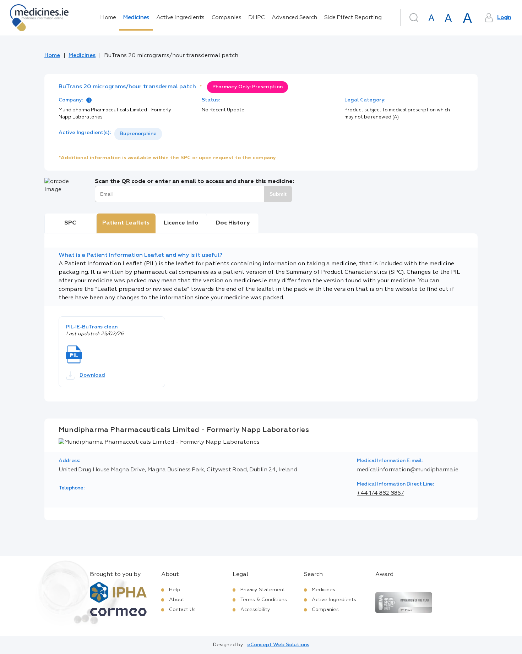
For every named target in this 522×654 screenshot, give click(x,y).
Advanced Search (294, 18)
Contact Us (182, 609)
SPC (70, 223)
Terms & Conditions (263, 599)
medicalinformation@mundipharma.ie (407, 470)
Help (174, 589)
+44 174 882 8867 (380, 493)
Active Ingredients (180, 18)
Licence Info (181, 223)
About (176, 599)
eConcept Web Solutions (278, 644)
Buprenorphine (138, 133)
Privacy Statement (262, 589)
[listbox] (138, 134)
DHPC (256, 18)
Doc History (233, 223)
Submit (278, 194)
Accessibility (255, 609)
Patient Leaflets (125, 223)
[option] (138, 134)
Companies (226, 18)
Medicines (136, 18)
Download (92, 375)
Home (108, 18)
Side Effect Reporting (353, 18)
